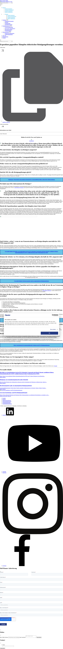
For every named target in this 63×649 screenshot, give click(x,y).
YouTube (4, 471)
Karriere (4, 399)
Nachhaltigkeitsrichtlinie (7, 403)
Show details (53, 329)
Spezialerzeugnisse (8, 24)
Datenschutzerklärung (6, 400)
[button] (4, 7)
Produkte (4, 20)
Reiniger (6, 22)
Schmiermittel (7, 23)
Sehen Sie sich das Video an (5, 396)
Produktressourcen (6, 25)
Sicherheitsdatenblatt (9, 27)
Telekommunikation (9, 34)
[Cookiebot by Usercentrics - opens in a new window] (52, 315)
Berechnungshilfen (8, 29)
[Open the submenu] (7, 20)
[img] (31, 390)
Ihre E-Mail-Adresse (4, 637)
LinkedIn (4, 415)
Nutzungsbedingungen (6, 401)
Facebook (4, 565)
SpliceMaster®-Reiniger (19, 187)
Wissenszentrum (5, 32)
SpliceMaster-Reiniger (46, 290)
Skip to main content (4, 0)
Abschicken (39, 637)
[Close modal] (0, 571)
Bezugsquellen (5, 36)
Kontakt (4, 37)
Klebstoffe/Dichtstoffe (9, 21)
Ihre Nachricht (22, 637)
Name (3, 644)
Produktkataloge (8, 30)
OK (49, 333)
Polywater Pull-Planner (10, 28)
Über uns (4, 35)
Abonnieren (31, 140)
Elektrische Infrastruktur (9, 33)
